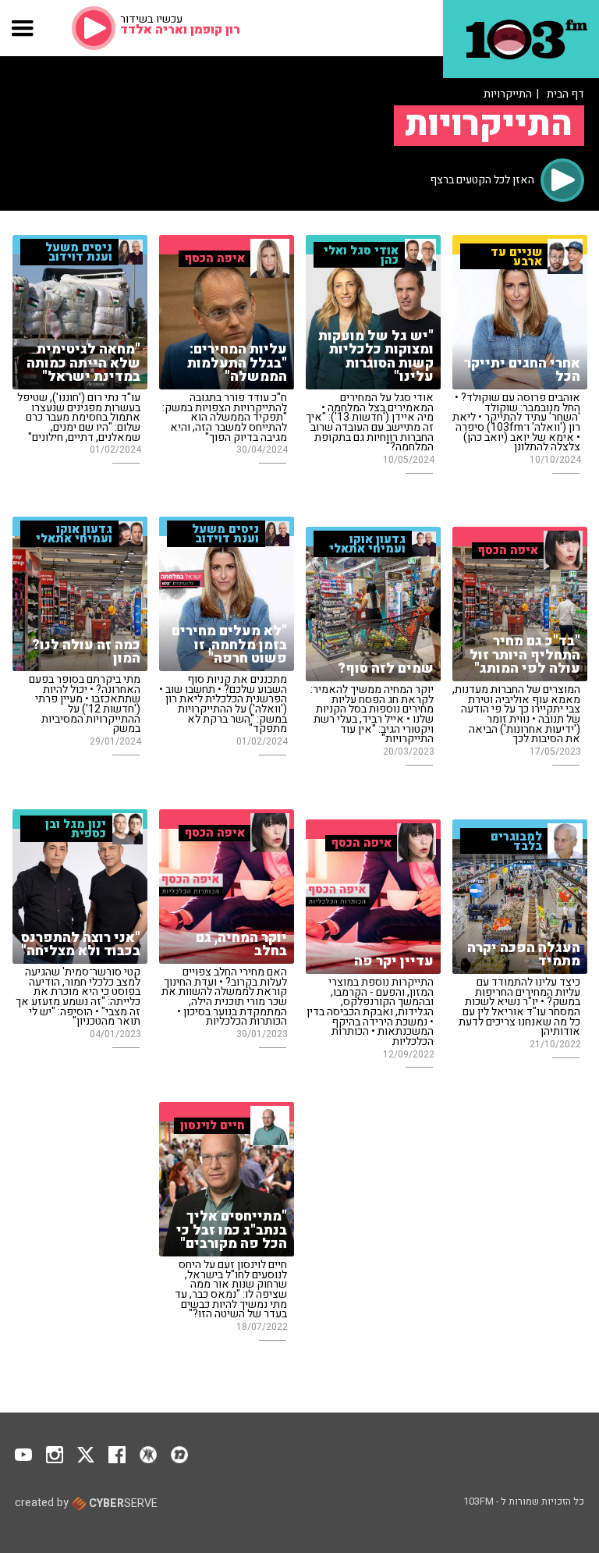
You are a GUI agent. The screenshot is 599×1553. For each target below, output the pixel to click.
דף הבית (565, 94)
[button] (23, 28)
